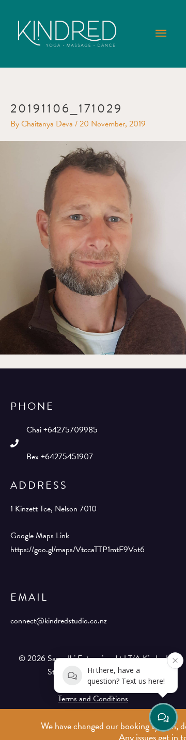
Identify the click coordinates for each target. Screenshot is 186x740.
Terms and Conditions (93, 699)
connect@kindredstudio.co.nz (58, 621)
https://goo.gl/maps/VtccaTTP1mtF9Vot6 (77, 549)
